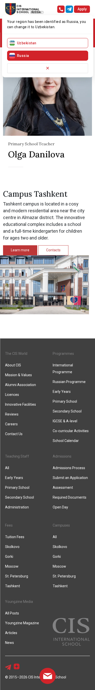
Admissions (62, 456)
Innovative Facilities (20, 404)
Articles (11, 633)
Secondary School (67, 411)
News (9, 643)
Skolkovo (12, 547)
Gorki (9, 557)
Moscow (11, 566)
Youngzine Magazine (22, 623)
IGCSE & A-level (65, 421)
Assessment (63, 488)
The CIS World (16, 354)
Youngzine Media (19, 602)
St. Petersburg (16, 576)
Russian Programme (69, 382)
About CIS (13, 365)
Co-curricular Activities (71, 431)
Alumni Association (20, 385)
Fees (9, 525)
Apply (82, 9)
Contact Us (14, 434)
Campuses (61, 525)
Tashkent (12, 586)
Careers (11, 424)
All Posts (12, 613)
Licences (12, 395)
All (7, 468)
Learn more (20, 250)
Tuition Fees (14, 537)
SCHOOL (22, 12)
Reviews (11, 414)
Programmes (63, 354)
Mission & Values (18, 375)
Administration (17, 507)
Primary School (65, 401)
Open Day (60, 507)
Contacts (53, 250)
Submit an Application (70, 478)
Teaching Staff (17, 456)
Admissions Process (69, 468)
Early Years (62, 392)
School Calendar (66, 441)
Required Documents (69, 497)
